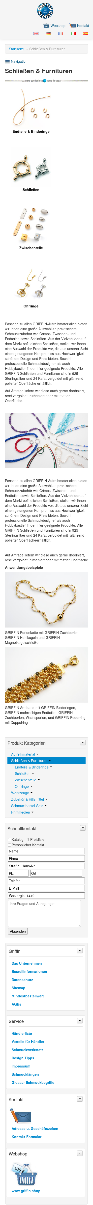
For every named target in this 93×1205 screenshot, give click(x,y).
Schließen (23, 773)
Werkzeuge (20, 792)
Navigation (19, 61)
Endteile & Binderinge (32, 767)
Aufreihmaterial (23, 754)
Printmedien (21, 812)
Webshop (58, 25)
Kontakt (83, 25)
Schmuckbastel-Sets (27, 805)
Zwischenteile (26, 779)
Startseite (16, 48)
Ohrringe (22, 786)
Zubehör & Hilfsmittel (28, 799)
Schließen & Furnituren (29, 760)
